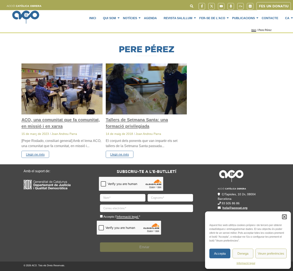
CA (287, 18)
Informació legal (246, 263)
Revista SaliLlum (178, 18)
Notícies (130, 18)
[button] (284, 217)
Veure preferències (271, 253)
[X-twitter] (211, 6)
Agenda (150, 18)
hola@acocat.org (235, 207)
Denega (242, 253)
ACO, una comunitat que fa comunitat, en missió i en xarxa (60, 123)
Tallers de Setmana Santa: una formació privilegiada (137, 123)
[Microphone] (231, 6)
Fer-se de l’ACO (212, 18)
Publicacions (243, 18)
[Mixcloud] (240, 6)
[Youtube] (221, 6)
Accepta (220, 253)
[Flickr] (250, 6)
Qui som (109, 18)
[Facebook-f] (202, 6)
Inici (92, 18)
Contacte (270, 18)
